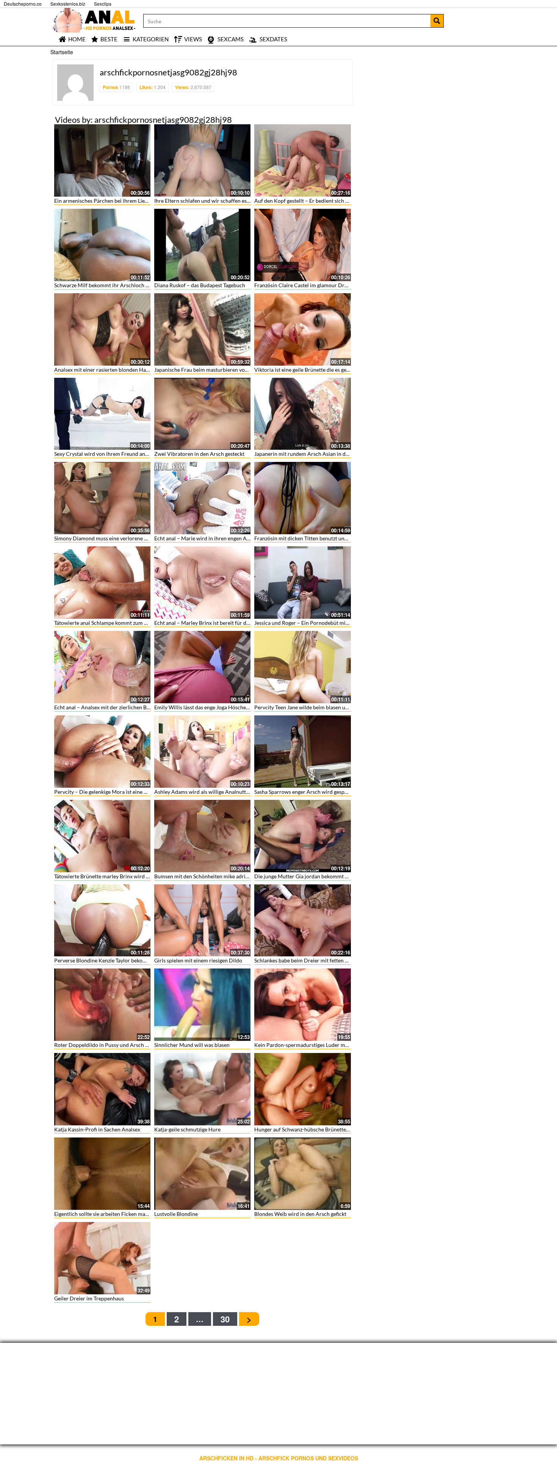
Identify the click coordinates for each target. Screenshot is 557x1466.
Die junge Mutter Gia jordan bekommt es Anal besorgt (317, 876)
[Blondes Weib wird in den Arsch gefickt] (302, 1173)
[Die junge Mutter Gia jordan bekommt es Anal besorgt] (302, 836)
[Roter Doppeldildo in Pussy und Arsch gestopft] (102, 1004)
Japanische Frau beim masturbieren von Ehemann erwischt (223, 369)
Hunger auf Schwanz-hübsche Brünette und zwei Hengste (321, 1129)
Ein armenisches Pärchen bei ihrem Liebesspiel (109, 200)
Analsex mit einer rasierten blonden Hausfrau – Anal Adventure (128, 369)
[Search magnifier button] (436, 20)
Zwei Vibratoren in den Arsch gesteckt (199, 454)
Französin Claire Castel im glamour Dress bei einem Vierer (323, 285)
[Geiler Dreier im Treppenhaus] (102, 1258)
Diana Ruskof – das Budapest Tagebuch (199, 285)
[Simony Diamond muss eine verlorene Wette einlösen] (102, 498)
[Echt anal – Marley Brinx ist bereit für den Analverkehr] (202, 582)
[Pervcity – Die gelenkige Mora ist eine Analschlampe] (102, 751)
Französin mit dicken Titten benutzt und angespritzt (314, 538)
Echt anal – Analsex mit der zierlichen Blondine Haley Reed (123, 707)
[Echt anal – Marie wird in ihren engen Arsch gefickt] (202, 498)
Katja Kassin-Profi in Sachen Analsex (97, 1129)
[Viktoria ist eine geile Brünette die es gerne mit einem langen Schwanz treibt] (302, 329)
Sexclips (102, 4)
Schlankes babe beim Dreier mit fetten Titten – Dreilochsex (323, 960)
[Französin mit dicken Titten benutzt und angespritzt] (302, 498)
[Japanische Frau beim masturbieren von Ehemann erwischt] (202, 329)
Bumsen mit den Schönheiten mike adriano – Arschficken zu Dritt (230, 876)
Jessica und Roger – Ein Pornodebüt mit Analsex (310, 623)
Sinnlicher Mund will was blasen (192, 1045)
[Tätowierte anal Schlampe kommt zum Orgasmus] (102, 582)
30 (225, 1319)
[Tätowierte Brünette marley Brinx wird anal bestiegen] (102, 836)
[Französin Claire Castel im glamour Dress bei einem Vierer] (302, 245)
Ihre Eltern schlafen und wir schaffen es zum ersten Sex (218, 200)
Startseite (61, 52)
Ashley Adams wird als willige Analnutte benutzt (211, 792)
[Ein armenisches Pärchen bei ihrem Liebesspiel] (102, 160)
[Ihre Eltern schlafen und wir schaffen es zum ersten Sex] (202, 160)
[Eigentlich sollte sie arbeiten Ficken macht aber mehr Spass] (102, 1173)
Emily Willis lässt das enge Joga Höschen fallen (208, 707)
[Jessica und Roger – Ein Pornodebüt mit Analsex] (302, 582)
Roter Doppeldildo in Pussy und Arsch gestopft (109, 1045)
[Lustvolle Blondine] (202, 1173)
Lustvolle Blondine (176, 1214)
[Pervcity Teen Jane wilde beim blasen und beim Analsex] (302, 667)
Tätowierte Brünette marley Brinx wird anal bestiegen (116, 876)
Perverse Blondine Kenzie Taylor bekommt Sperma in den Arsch (128, 960)
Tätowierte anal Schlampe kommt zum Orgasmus (111, 623)
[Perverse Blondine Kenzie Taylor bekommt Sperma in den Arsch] (102, 920)
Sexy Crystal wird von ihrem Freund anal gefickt (110, 454)
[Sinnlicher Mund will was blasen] (202, 1004)
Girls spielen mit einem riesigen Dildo (198, 960)
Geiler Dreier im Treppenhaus (89, 1298)
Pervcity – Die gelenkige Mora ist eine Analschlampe (115, 792)
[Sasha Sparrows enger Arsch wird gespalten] (302, 751)
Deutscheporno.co (23, 4)
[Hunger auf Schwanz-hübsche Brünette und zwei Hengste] (302, 1089)
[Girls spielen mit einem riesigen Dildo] (202, 920)
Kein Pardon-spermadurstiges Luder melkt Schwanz (315, 1045)
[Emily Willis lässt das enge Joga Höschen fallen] (202, 667)
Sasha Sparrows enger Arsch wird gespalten (305, 792)
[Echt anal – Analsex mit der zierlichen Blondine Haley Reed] (102, 667)
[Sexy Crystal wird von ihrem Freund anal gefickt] (102, 414)
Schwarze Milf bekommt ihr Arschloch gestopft (109, 285)
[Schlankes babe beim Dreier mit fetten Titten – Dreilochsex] (302, 920)
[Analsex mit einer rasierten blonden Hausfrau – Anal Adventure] (102, 329)
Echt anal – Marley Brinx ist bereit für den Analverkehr (218, 623)
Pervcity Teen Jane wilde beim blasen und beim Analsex (319, 707)
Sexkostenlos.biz (67, 4)
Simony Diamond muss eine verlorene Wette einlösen (116, 538)
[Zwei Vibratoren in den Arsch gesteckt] (202, 414)
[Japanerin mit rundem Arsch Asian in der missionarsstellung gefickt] (302, 414)
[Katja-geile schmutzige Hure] (202, 1089)
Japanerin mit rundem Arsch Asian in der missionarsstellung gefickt (333, 454)
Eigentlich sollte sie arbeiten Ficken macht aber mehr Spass (123, 1214)
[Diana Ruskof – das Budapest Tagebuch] (202, 245)
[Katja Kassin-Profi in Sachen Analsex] (102, 1089)
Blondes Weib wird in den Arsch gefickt (300, 1214)
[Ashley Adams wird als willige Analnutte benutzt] (202, 751)
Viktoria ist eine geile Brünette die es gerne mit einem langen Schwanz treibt (343, 369)
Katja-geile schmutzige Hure (187, 1129)
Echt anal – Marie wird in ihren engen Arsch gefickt (214, 538)
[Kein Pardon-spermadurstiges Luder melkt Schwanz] (302, 1004)
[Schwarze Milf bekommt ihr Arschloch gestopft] (102, 245)
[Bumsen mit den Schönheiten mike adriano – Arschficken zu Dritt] (202, 836)
